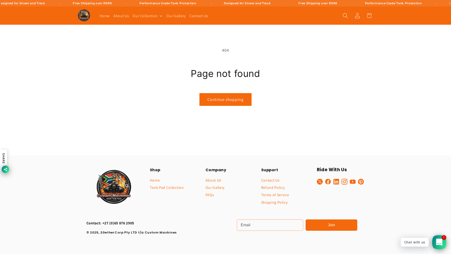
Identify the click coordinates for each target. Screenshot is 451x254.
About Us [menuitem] (121, 15)
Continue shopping (225, 99)
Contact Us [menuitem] (199, 15)
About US (214, 180)
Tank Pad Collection (167, 187)
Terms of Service (275, 194)
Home (155, 180)
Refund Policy (273, 187)
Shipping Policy (274, 202)
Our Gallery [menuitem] (176, 15)
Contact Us (270, 180)
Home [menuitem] (105, 15)
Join (331, 225)
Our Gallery (215, 187)
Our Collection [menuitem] (145, 15)
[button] (345, 16)
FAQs (210, 194)
